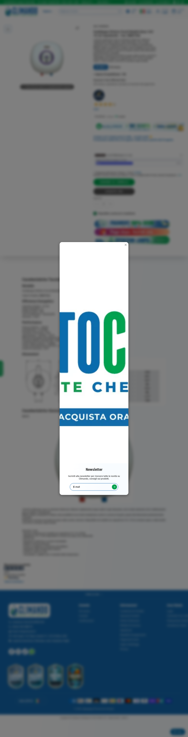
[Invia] (114, 487)
